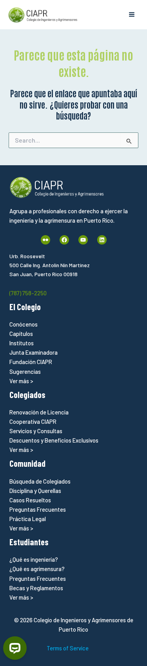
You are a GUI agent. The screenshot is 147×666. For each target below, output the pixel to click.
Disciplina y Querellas (35, 490)
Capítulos (21, 333)
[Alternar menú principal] (131, 14)
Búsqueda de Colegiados (40, 481)
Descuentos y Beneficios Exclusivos (53, 440)
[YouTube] (83, 240)
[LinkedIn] (102, 240)
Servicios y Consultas (35, 430)
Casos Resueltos (30, 500)
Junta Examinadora (33, 352)
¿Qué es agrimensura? (37, 568)
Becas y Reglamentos (36, 587)
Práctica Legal (27, 518)
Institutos (21, 342)
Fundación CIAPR (30, 361)
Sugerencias (25, 371)
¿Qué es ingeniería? (33, 559)
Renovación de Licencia (39, 412)
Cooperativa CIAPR (32, 421)
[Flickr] (45, 240)
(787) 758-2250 (28, 292)
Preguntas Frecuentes (37, 509)
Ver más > (21, 380)
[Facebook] (64, 240)
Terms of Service (68, 648)
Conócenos (23, 324)
